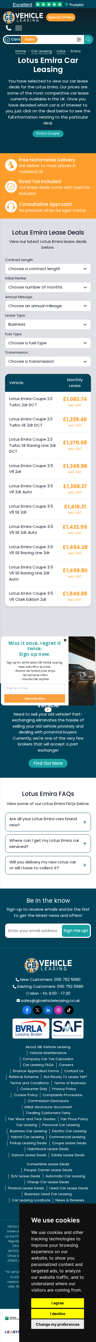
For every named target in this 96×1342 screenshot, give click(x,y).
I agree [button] (57, 1303)
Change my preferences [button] (57, 1324)
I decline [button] (57, 1313)
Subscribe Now (35, 698)
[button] (34, 648)
